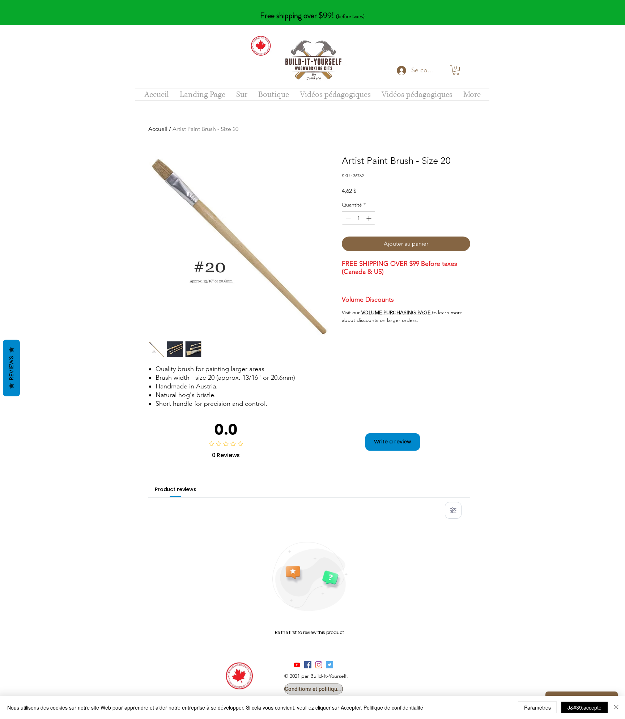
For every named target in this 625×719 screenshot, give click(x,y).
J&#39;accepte (584, 707)
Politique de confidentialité (393, 707)
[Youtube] (297, 664)
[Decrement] (347, 218)
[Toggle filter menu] (453, 510)
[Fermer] (616, 707)
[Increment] (369, 218)
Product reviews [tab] (175, 489)
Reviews (11, 368)
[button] (456, 70)
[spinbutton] (358, 218)
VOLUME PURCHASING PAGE (396, 312)
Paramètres (537, 707)
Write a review (392, 441)
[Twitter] (329, 664)
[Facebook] (307, 664)
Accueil (157, 128)
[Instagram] (318, 664)
